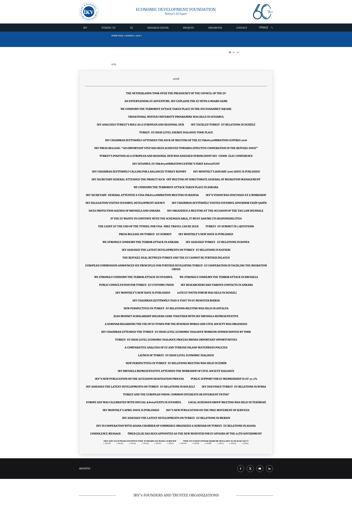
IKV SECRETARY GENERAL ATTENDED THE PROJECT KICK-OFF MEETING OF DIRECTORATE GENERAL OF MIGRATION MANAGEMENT (176, 179)
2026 (107, 443)
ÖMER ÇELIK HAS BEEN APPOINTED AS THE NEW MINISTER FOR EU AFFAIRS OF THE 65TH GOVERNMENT (195, 434)
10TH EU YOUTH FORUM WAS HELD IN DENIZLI (207, 293)
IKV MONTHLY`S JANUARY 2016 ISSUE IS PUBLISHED (226, 172)
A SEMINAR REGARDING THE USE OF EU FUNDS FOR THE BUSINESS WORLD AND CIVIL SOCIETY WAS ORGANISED (176, 324)
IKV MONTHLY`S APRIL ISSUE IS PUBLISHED (131, 410)
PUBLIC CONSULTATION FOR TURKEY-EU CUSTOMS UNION (136, 285)
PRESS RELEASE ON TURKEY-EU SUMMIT (145, 234)
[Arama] (272, 27)
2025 (120, 443)
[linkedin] (269, 468)
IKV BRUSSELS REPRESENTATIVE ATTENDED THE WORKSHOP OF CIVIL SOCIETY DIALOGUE (176, 371)
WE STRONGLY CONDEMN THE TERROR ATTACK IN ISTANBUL (133, 277)
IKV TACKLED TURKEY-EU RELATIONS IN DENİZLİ (223, 125)
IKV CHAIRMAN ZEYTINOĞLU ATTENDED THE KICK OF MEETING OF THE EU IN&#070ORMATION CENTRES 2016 (176, 140)
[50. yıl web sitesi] (263, 12)
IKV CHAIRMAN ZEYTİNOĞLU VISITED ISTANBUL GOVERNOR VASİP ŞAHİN (219, 203)
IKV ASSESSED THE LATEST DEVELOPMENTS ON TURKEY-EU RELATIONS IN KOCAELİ (140, 387)
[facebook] (240, 468)
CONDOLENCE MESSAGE (105, 434)
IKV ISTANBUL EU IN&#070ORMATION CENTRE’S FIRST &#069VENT (176, 164)
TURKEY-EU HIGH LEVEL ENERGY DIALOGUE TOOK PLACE (176, 132)
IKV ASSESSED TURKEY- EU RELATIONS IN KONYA (217, 242)
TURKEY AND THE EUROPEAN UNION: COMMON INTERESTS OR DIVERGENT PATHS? (176, 394)
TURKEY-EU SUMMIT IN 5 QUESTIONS (229, 226)
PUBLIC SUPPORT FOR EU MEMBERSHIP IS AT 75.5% (224, 379)
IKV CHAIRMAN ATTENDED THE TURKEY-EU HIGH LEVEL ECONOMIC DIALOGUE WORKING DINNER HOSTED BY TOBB (176, 332)
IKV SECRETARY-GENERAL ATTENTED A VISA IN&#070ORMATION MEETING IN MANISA (142, 195)
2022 (158, 443)
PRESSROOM (215, 28)
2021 (171, 443)
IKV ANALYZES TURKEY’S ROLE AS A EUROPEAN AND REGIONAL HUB (140, 125)
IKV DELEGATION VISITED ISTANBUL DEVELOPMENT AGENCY (125, 203)
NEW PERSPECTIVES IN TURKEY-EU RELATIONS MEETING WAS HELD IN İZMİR (176, 363)
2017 (221, 443)
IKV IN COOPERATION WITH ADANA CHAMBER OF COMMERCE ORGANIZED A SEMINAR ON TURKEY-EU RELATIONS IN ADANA (176, 426)
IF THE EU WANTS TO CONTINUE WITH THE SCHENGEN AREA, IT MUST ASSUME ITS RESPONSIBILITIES (176, 219)
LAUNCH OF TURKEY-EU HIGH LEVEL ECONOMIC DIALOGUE (176, 355)
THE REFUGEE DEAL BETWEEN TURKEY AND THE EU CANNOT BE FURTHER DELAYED (176, 258)
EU (131, 28)
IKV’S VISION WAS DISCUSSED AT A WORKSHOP (236, 195)
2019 (196, 443)
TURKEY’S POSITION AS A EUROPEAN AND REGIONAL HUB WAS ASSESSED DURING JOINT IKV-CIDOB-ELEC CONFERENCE (176, 156)
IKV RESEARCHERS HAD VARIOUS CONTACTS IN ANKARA (217, 285)
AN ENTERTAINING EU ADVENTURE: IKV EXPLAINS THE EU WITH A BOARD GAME (176, 101)
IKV (85, 28)
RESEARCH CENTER (158, 28)
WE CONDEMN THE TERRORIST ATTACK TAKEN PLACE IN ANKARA (176, 187)
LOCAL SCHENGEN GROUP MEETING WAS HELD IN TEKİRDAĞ (227, 402)
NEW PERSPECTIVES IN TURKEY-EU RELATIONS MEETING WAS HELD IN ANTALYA (176, 308)
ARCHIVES (84, 468)
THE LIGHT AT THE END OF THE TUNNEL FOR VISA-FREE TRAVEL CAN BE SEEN (148, 226)
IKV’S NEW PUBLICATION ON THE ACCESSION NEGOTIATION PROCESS (139, 379)
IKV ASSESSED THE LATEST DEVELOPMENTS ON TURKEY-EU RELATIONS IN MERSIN (176, 418)
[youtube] (259, 468)
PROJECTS (188, 28)
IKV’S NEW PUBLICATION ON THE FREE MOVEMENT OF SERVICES (207, 410)
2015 (233, 443)
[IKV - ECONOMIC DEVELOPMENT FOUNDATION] (88, 11)
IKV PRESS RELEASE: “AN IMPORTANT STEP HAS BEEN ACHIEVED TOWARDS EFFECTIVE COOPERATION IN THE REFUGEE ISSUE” (176, 148)
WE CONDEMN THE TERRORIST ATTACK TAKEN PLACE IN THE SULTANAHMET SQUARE (176, 109)
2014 (246, 443)
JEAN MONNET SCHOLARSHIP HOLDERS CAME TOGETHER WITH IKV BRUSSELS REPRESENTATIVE (176, 316)
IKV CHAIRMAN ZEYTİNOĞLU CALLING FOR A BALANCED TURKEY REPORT (139, 172)
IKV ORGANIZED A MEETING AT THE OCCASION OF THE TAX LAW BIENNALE (215, 211)
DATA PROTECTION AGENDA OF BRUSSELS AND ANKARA (124, 211)
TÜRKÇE (263, 28)
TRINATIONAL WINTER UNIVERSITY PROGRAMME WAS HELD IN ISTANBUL (176, 117)
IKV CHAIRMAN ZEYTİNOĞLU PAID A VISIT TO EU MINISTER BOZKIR (176, 301)
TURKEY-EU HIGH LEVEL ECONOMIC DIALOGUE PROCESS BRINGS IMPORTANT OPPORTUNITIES (176, 340)
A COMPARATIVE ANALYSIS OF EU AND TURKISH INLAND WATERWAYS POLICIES (176, 347)
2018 (208, 443)
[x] (250, 468)
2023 (146, 443)
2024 (133, 443)
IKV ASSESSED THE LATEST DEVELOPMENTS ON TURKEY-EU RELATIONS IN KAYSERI (176, 250)
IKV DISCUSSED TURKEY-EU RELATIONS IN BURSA (234, 387)
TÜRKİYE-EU (108, 28)
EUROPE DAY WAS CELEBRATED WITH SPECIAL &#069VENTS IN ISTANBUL (133, 402)
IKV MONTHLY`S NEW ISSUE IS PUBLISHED (205, 234)
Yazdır (230, 52)
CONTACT (241, 28)
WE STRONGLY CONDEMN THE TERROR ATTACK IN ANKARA (141, 242)
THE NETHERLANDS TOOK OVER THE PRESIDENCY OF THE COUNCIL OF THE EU (176, 93)
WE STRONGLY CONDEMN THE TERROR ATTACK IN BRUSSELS (219, 277)
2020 (183, 443)
